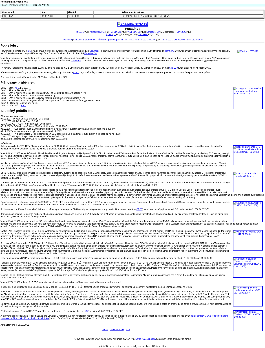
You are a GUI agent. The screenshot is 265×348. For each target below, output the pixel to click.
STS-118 (173, 68)
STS (28, 5)
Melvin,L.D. (116, 32)
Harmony (169, 51)
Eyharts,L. (111, 34)
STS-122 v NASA (195, 39)
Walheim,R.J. (133, 32)
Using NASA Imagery (145, 339)
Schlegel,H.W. (153, 32)
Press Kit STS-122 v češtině (142, 39)
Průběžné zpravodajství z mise (112, 39)
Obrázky (77, 39)
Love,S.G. (181, 32)
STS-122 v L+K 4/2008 (174, 39)
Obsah (4, 5)
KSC (17, 88)
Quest (76, 72)
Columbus (94, 51)
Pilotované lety (16, 5)
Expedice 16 (90, 53)
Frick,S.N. (79, 32)
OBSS (139, 209)
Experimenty (89, 39)
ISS (29, 51)
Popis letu (67, 39)
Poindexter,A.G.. (97, 32)
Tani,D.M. (143, 34)
